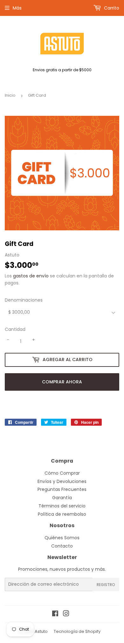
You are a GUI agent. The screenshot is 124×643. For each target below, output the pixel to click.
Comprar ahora (62, 382)
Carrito (111, 8)
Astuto (41, 631)
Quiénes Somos (62, 538)
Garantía (62, 497)
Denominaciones (24, 300)
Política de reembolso (62, 514)
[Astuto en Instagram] (66, 614)
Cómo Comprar (62, 473)
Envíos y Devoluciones (62, 481)
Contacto (62, 546)
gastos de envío (31, 276)
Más (17, 8)
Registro (106, 584)
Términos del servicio (62, 506)
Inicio (10, 95)
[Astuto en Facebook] (55, 614)
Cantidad (15, 329)
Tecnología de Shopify (77, 631)
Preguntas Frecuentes (62, 489)
